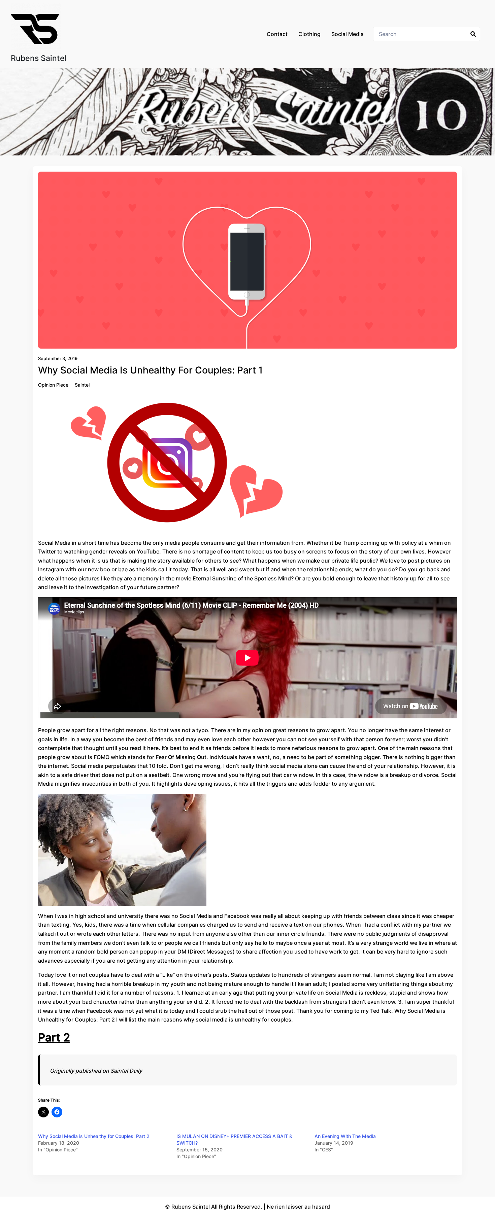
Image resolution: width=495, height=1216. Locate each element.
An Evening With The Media (345, 1136)
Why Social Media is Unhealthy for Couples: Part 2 (94, 1136)
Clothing (309, 34)
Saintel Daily (126, 1070)
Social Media (347, 34)
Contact (277, 34)
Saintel (82, 385)
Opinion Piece (53, 385)
